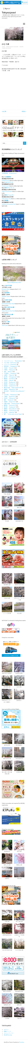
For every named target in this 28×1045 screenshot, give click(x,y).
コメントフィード (8, 1033)
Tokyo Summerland (7, 191)
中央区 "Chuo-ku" (9, 368)
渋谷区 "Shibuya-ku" (10, 398)
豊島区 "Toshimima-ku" (10, 410)
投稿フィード (7, 1031)
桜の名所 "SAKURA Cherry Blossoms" (14, 391)
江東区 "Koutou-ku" (9, 396)
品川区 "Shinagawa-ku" (8, 46)
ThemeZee (21, 1042)
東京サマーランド (10, 187)
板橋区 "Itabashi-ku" (9, 389)
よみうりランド (9, 182)
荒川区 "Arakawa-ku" (10, 407)
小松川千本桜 (10, 282)
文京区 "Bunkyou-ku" (10, 382)
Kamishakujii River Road (8, 303)
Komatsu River (17, 282)
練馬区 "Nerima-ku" (9, 405)
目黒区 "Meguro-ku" (10, 401)
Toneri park (5, 325)
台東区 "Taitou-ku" (9, 375)
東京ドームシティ (9, 195)
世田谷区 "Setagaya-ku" (10, 366)
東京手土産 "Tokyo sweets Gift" (13, 387)
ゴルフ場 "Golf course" (10, 362)
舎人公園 (7, 321)
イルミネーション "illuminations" (13, 361)
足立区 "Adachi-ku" (9, 412)
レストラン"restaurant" (10, 364)
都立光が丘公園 (9, 314)
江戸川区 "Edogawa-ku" (10, 394)
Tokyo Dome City (6, 198)
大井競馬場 (8, 177)
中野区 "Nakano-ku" (9, 369)
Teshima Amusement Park (9, 204)
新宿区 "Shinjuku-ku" (10, 384)
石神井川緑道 (8, 300)
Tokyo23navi (9, 12)
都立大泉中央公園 (9, 307)
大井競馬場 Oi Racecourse (9, 173)
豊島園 (7, 200)
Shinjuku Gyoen (6, 296)
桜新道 (23, 111)
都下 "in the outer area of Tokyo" (13, 414)
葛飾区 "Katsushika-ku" (10, 408)
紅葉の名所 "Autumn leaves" (12, 403)
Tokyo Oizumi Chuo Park (8, 311)
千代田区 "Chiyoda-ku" (10, 373)
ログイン (6, 1029)
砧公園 (4, 111)
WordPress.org (8, 1035)
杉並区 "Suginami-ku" (10, 385)
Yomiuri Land (5, 186)
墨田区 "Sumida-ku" (9, 378)
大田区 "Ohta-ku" (9, 380)
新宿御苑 (7, 292)
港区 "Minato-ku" (9, 400)
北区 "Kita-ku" (8, 371)
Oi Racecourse (5, 180)
